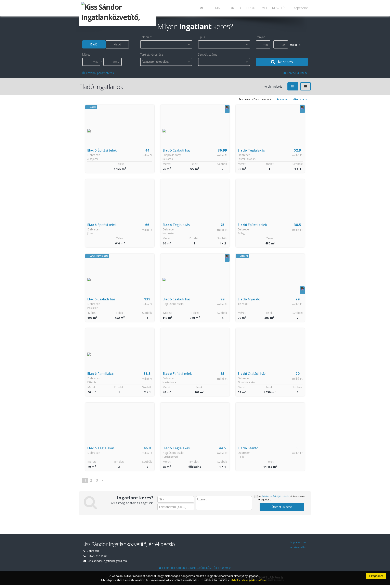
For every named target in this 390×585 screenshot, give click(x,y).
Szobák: (222, 164)
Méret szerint (300, 99)
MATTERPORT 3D (228, 8)
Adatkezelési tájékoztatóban (249, 580)
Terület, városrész (151, 54)
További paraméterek (99, 73)
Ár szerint (282, 99)
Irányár (260, 37)
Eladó (94, 44)
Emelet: (269, 164)
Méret (86, 54)
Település (146, 37)
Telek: (120, 164)
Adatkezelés (298, 547)
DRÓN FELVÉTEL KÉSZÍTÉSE (267, 8)
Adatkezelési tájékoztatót (275, 496)
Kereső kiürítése (297, 73)
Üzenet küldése (282, 507)
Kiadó (117, 44)
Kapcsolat (300, 8)
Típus (201, 37)
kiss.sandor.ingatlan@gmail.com (108, 561)
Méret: (166, 164)
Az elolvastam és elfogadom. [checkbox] (281, 498)
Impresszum (298, 542)
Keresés (285, 62)
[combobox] (166, 44)
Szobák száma (207, 54)
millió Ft (147, 155)
